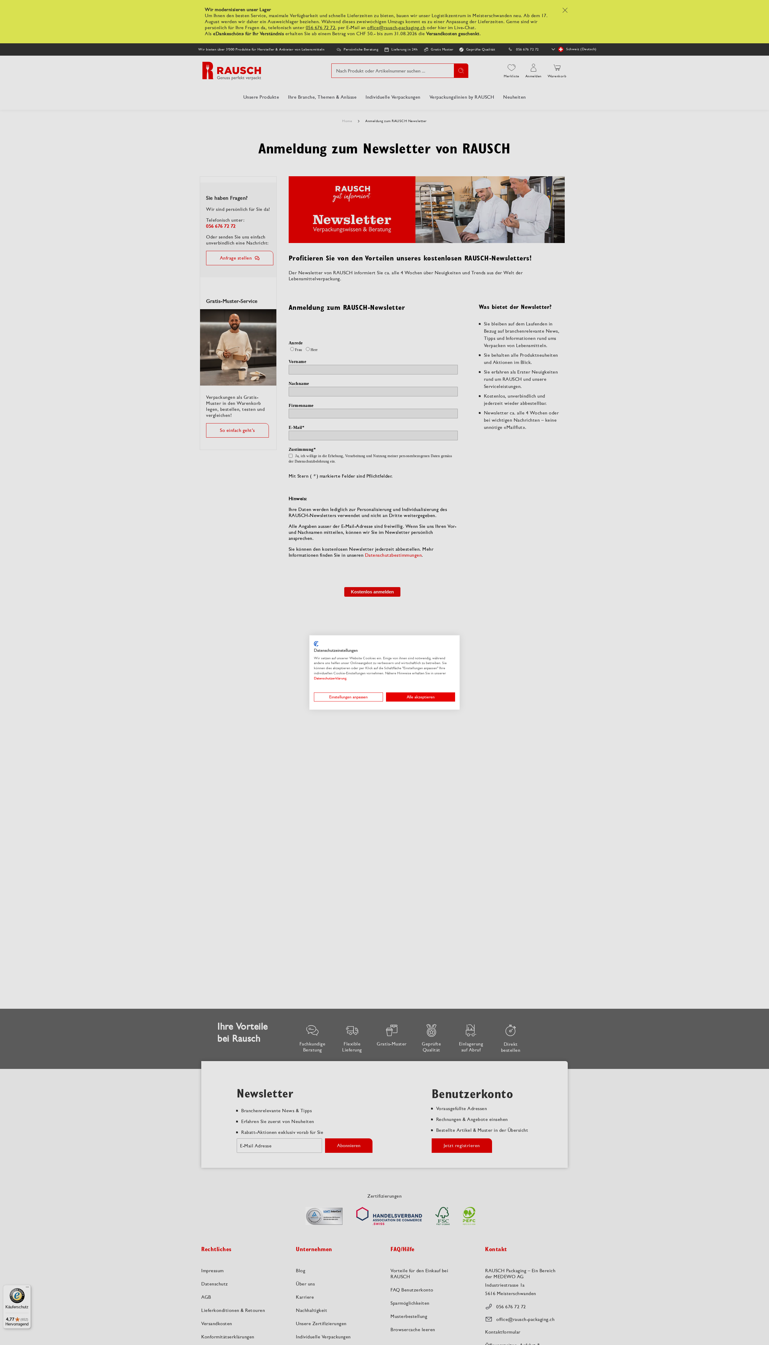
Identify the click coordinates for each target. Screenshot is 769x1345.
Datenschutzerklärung (330, 678)
